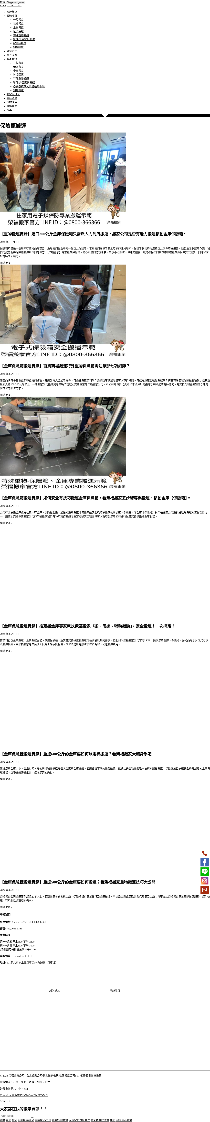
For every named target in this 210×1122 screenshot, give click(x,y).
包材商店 (12, 102)
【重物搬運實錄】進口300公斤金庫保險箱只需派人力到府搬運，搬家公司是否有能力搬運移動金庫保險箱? (92, 234)
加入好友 (54, 990)
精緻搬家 (18, 23)
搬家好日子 (13, 94)
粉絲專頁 (115, 990)
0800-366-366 (39, 922)
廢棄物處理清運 (100, 1120)
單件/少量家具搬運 (24, 39)
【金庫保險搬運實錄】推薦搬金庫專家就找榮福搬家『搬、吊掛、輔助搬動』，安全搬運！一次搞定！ (87, 626)
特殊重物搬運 (21, 35)
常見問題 (12, 55)
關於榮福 (12, 11)
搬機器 (56, 1120)
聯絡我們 (12, 106)
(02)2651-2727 (20, 922)
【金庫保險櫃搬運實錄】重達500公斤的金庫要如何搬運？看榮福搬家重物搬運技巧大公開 (78, 882)
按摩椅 (22, 1120)
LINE (3, 5)
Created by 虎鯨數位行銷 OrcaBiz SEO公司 (24, 1095)
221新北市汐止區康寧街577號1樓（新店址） (32, 962)
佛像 (112, 1120)
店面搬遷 (126, 1120)
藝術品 (30, 1120)
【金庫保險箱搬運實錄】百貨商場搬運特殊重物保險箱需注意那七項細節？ (65, 366)
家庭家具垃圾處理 (79, 1120)
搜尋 (3, 2)
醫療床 (39, 1120)
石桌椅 (47, 1120)
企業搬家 (18, 27)
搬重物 (64, 1120)
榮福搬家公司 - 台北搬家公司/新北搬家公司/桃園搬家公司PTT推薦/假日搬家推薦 (55, 1075)
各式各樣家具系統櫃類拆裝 (29, 86)
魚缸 (14, 1120)
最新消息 (12, 98)
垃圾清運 (18, 31)
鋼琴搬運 (18, 47)
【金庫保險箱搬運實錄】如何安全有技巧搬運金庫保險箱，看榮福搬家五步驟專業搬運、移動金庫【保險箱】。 (95, 498)
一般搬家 (18, 19)
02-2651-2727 (14, 5)
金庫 (8, 1120)
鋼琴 (2, 1120)
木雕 (118, 1120)
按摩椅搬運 (19, 43)
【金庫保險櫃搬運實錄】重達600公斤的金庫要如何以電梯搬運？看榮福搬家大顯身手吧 (76, 754)
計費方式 (12, 51)
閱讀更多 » (6, 262)
